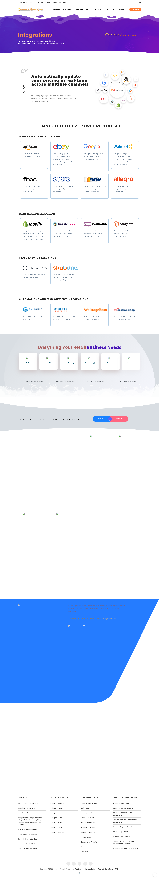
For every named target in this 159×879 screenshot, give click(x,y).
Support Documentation (28, 803)
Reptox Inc (79, 869)
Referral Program (88, 832)
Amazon (110, 9)
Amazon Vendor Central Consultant (122, 814)
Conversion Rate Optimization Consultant (125, 821)
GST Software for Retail (27, 849)
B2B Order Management (27, 829)
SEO (87, 9)
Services (56, 9)
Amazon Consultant (121, 803)
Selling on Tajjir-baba (58, 813)
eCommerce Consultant (123, 808)
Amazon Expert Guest (121, 832)
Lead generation (87, 813)
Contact (121, 9)
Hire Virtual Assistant (89, 822)
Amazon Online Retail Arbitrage (125, 848)
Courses (67, 9)
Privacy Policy (90, 869)
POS (28, 363)
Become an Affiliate (89, 842)
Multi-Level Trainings (89, 803)
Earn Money (98, 9)
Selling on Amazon (57, 832)
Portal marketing (88, 827)
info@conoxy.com (59, 3)
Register (135, 9)
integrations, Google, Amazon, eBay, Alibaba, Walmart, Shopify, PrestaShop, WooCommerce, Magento (30, 821)
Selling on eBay (56, 822)
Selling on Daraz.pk (57, 808)
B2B (49, 363)
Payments (85, 847)
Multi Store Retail (24, 813)
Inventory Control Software (29, 844)
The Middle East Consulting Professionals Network (123, 842)
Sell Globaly (85, 808)
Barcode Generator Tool (27, 839)
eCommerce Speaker (121, 836)
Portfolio (84, 852)
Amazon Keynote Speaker (123, 827)
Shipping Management (27, 808)
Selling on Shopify (56, 827)
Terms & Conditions (105, 869)
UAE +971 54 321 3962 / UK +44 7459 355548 (34, 3)
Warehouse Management (28, 834)
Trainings (78, 9)
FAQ (116, 869)
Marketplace (86, 837)
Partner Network (87, 818)
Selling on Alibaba (57, 803)
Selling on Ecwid (56, 818)
